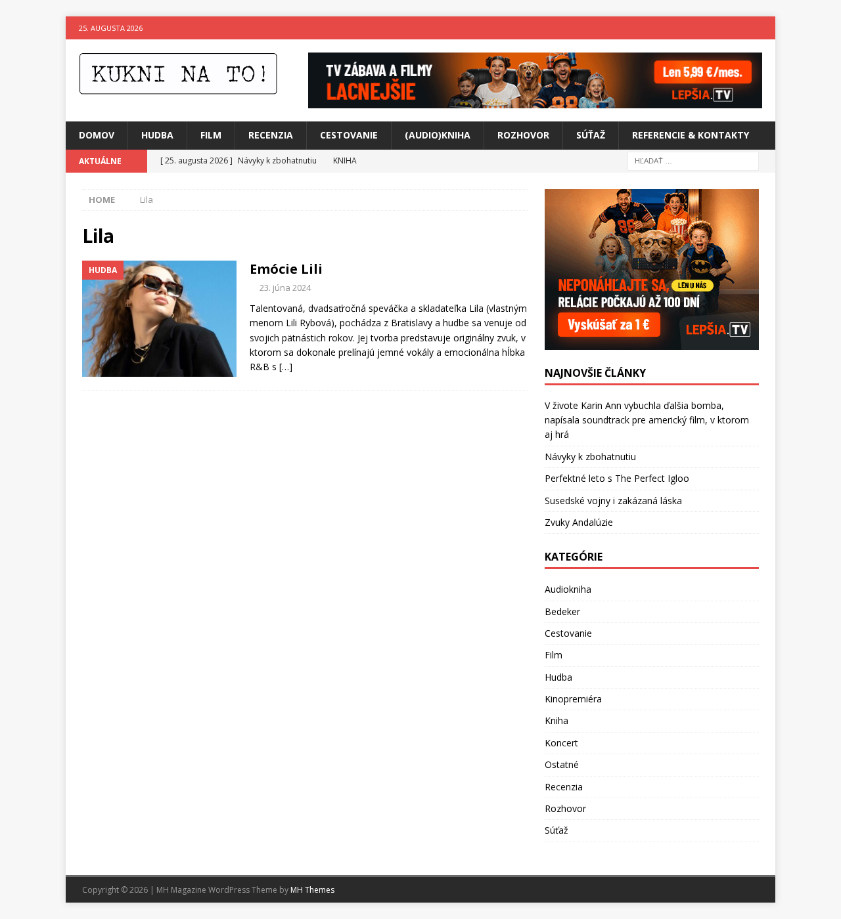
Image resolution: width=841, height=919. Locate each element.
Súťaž (590, 135)
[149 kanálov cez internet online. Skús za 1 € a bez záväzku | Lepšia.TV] (535, 101)
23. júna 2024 (285, 287)
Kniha (556, 720)
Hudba (157, 135)
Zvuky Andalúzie (579, 522)
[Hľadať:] (693, 160)
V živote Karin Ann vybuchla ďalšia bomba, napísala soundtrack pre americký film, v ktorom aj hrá (647, 420)
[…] (285, 366)
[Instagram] (763, 27)
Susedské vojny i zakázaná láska (613, 500)
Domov (96, 135)
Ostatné (562, 764)
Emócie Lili (286, 269)
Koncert (561, 743)
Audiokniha (568, 589)
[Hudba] (159, 319)
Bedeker (562, 611)
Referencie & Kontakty (690, 135)
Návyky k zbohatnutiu (590, 456)
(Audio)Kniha (437, 135)
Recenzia (270, 135)
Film (210, 135)
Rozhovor (523, 135)
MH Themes (312, 889)
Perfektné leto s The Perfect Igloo (617, 478)
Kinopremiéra (573, 699)
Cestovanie (349, 135)
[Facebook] (738, 27)
